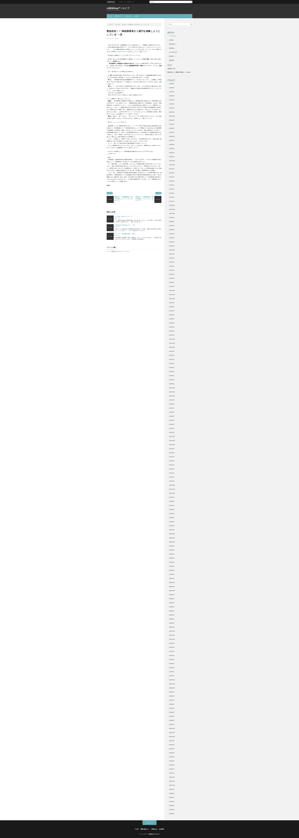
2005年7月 (171, 748)
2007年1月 (171, 675)
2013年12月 (172, 339)
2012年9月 (171, 400)
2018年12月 (172, 136)
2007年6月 (171, 655)
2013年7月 (171, 359)
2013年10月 (172, 347)
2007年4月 (171, 663)
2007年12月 (172, 631)
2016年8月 (171, 221)
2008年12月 (172, 582)
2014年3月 (171, 327)
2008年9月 (171, 594)
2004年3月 (171, 813)
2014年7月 (171, 310)
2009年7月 (171, 554)
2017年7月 (171, 177)
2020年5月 (171, 100)
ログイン (121, 251)
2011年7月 (171, 456)
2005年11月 (172, 732)
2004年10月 (172, 785)
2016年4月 (171, 237)
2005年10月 (172, 736)
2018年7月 (171, 140)
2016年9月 (171, 217)
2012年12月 (172, 387)
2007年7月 (171, 651)
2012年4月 (171, 420)
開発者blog (171, 60)
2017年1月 (171, 201)
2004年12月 (172, 777)
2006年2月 (171, 720)
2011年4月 (171, 469)
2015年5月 (171, 270)
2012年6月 (171, 412)
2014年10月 (172, 298)
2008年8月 (171, 598)
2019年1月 (171, 132)
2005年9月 (171, 740)
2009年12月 (172, 533)
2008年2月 (171, 623)
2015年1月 (171, 286)
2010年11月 (172, 489)
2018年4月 (171, 144)
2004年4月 (171, 809)
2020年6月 (171, 95)
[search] (191, 2)
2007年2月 (171, 671)
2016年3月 (171, 241)
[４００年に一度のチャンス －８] (110, 219)
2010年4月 (171, 517)
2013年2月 (171, 379)
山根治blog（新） (171, 68)
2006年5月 (171, 708)
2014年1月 (171, 335)
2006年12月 (172, 679)
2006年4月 (171, 712)
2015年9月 (171, 254)
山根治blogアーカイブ (118, 8)
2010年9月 (171, 497)
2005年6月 (171, 752)
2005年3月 (171, 765)
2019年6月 (171, 120)
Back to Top (149, 823)
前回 (114, 49)
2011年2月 (171, 477)
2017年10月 (172, 164)
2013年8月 (171, 355)
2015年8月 (171, 258)
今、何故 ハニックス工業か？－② (140, 1)
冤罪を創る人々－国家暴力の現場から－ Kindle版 (178, 72)
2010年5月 (171, 513)
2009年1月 (171, 578)
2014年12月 (172, 290)
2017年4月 (171, 189)
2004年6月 (171, 801)
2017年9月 (171, 168)
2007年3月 (171, 667)
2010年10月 (172, 493)
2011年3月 (171, 473)
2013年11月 (172, 343)
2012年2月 (171, 428)
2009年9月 (171, 546)
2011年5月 (171, 465)
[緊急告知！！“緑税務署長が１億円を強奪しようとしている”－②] (110, 199)
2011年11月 (172, 440)
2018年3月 (171, 148)
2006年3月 (171, 716)
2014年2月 (171, 331)
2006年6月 (171, 704)
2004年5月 (171, 805)
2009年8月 (171, 550)
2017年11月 (172, 160)
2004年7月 (171, 797)
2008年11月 (172, 586)
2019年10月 (172, 116)
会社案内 (136, 16)
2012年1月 (171, 432)
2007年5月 (171, 659)
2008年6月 (171, 606)
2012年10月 (172, 396)
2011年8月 (171, 452)
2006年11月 (172, 684)
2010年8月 (171, 501)
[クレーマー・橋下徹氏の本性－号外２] (110, 236)
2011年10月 (172, 444)
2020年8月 (171, 87)
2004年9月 (171, 789)
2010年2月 (171, 525)
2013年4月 (171, 371)
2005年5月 (171, 757)
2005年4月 (171, 761)
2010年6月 (171, 509)
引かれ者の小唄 (173, 52)
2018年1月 (171, 156)
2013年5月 (171, 367)
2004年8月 (171, 793)
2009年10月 (172, 542)
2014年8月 (171, 306)
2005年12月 (172, 728)
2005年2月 (171, 769)
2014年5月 (171, 319)
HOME (110, 16)
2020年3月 (171, 108)
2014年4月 (171, 323)
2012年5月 (171, 416)
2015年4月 (171, 274)
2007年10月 (172, 639)
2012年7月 (171, 408)
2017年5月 (171, 185)
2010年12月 (172, 485)
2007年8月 (171, 647)
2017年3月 (171, 193)
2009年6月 (171, 558)
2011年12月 (172, 436)
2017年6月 (171, 181)
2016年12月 (172, 205)
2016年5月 (171, 233)
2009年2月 (171, 574)
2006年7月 (171, 700)
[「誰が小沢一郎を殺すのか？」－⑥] (110, 227)
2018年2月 (171, 152)
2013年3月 (171, 375)
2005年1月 (171, 773)
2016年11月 (172, 209)
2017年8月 (171, 173)
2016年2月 (171, 246)
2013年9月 (171, 351)
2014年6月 (171, 314)
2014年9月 (171, 302)
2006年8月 (171, 696)
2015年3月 (171, 278)
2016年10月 (172, 213)
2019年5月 (171, 124)
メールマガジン (173, 36)
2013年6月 (171, 363)
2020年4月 (171, 104)
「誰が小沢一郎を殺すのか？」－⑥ (124, 225)
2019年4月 (171, 128)
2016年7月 (171, 225)
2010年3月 (171, 521)
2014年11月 (172, 294)
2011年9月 (171, 448)
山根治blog (128, 16)
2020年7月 (171, 91)
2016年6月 (171, 229)
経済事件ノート (173, 56)
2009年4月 (171, 566)
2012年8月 (171, 404)
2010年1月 (171, 529)
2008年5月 (171, 611)
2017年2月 (171, 197)
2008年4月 (171, 615)
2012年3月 (171, 424)
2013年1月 (171, 383)
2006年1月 (171, 724)
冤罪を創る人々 (118, 16)
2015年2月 (171, 282)
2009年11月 (172, 538)
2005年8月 (171, 744)
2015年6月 (171, 266)
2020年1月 (171, 112)
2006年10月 (172, 688)
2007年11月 (172, 635)
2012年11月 (172, 392)
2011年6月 (171, 460)
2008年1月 (171, 627)
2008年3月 (171, 619)
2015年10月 (172, 250)
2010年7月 (171, 505)
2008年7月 (171, 602)
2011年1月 (171, 481)
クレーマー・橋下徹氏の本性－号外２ (125, 233)
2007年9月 (171, 643)
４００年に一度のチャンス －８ (123, 216)
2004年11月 (172, 781)
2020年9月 (171, 83)
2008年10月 (172, 590)
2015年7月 (171, 262)
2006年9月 (171, 692)
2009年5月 (171, 562)
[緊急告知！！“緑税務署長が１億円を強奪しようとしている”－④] (157, 199)
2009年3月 (171, 570)
